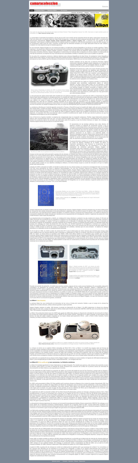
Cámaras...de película (76, 12)
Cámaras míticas (94, 12)
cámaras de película (74, 103)
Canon (86, 63)
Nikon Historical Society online (46, 33)
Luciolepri (77, 278)
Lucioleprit (73, 197)
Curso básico (104, 12)
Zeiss (86, 49)
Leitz (78, 49)
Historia (86, 12)
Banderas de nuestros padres (94, 103)
